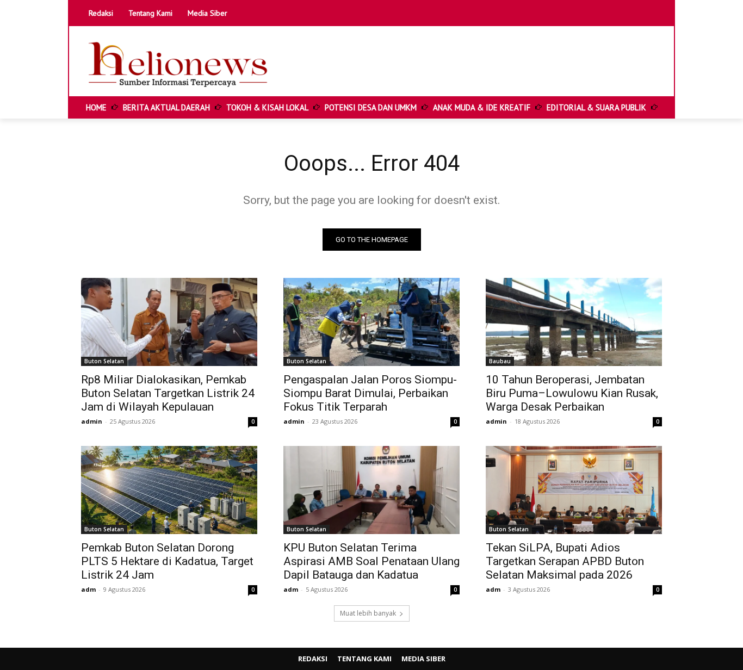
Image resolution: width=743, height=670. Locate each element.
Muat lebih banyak (368, 613)
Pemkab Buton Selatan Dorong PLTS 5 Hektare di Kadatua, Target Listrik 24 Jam (167, 561)
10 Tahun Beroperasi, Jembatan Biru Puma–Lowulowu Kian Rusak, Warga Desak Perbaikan (572, 393)
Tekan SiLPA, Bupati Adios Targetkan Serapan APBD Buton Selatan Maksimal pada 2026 (565, 561)
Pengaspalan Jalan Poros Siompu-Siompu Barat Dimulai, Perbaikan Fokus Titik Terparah (370, 393)
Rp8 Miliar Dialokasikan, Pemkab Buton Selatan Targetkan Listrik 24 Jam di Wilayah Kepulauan (168, 393)
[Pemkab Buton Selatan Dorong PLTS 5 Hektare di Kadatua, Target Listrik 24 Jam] (169, 490)
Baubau (500, 361)
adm (88, 589)
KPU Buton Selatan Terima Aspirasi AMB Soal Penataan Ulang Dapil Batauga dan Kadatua (371, 561)
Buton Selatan (104, 361)
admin (91, 421)
